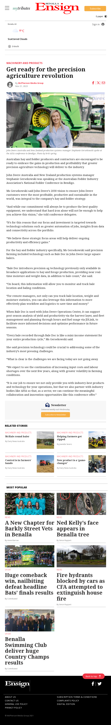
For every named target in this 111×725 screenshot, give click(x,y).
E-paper (100, 16)
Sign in (96, 24)
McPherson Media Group (31, 83)
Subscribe (95, 8)
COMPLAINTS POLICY (68, 700)
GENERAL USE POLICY (16, 704)
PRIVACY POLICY (13, 707)
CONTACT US (11, 700)
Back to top (91, 676)
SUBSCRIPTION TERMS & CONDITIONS (77, 697)
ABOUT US (10, 697)
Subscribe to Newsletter (55, 414)
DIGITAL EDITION (66, 704)
